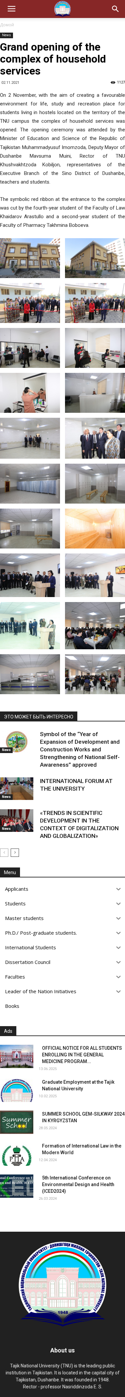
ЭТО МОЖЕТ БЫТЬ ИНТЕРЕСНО (38, 716)
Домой (7, 25)
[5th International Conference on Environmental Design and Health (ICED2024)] (16, 1186)
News (6, 35)
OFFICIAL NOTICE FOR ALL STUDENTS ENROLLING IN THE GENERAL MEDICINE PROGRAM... (82, 1054)
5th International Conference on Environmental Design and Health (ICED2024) (78, 1184)
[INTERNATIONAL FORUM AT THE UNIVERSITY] (16, 788)
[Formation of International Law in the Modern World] (16, 1154)
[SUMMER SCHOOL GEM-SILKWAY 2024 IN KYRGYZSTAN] (16, 1122)
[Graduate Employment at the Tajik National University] (16, 1090)
